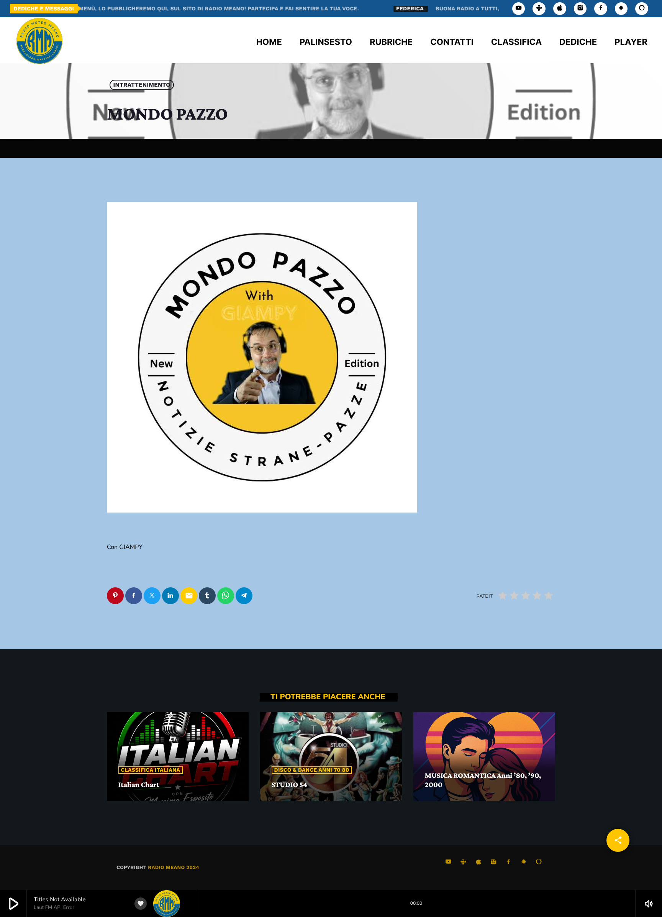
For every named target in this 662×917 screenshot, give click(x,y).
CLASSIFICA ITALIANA (150, 770)
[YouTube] (518, 8)
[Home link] (39, 40)
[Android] (621, 8)
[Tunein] (539, 8)
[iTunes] (559, 8)
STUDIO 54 (289, 785)
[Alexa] (641, 8)
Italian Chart (138, 785)
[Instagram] (580, 8)
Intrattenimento (141, 84)
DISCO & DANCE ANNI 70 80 (311, 770)
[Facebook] (600, 8)
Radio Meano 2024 (173, 868)
